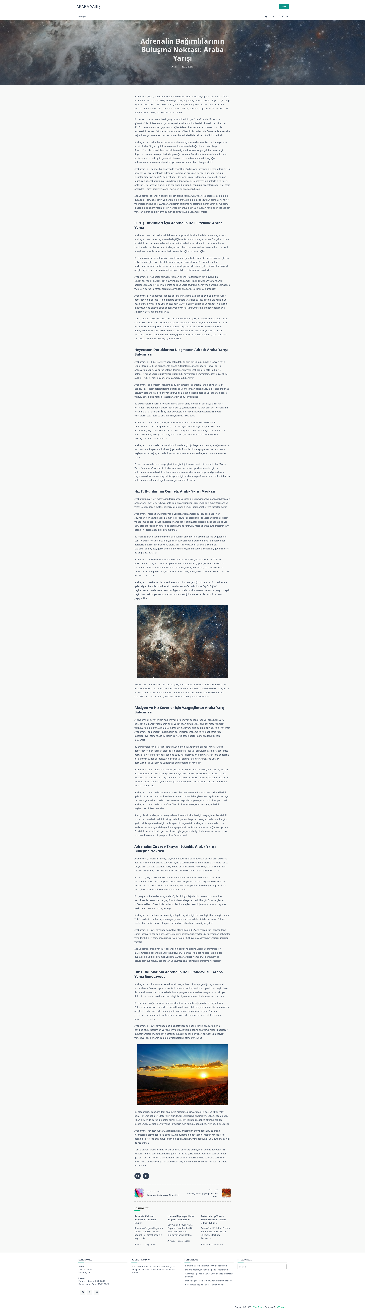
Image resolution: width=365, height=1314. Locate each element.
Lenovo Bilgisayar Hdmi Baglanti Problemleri (206, 1269)
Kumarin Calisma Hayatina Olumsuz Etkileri (145, 1220)
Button (283, 6)
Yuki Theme (258, 1307)
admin (176, 67)
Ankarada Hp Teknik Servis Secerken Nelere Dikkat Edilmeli (213, 1220)
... (146, 1238)
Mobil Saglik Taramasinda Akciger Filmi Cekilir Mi (208, 1280)
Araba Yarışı (89, 6)
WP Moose (282, 1307)
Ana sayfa (82, 16)
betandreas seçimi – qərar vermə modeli (204, 1284)
